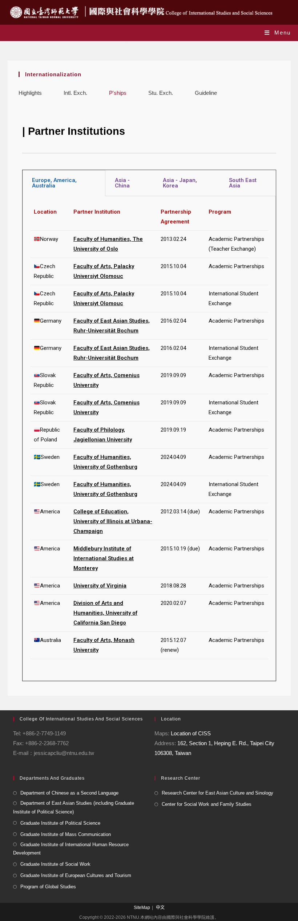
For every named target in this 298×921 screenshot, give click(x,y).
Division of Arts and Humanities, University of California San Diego (105, 613)
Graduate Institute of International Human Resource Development (71, 849)
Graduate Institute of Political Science (60, 823)
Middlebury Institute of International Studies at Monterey (103, 558)
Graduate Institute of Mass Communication (65, 834)
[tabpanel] (149, 438)
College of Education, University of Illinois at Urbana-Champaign (112, 521)
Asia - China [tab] (122, 183)
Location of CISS (191, 733)
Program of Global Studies (48, 886)
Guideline (206, 93)
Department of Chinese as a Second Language (69, 793)
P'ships (117, 93)
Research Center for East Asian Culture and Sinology (217, 793)
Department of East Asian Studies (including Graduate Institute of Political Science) (73, 807)
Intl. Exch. (75, 93)
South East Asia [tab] (243, 183)
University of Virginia (99, 585)
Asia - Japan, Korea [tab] (180, 183)
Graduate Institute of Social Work (55, 864)
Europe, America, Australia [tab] (54, 183)
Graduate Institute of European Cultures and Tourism (75, 875)
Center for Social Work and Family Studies (206, 804)
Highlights (30, 93)
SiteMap (142, 907)
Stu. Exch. (160, 93)
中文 (160, 907)
